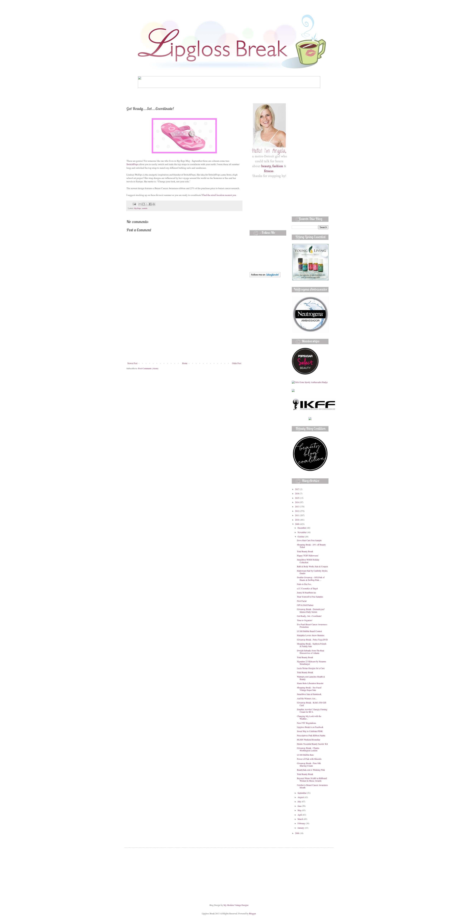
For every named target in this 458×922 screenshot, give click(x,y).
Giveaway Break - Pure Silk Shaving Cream (309, 764)
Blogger (252, 913)
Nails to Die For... (304, 584)
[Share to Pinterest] (153, 204)
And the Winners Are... (307, 698)
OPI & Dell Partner (305, 605)
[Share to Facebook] (150, 204)
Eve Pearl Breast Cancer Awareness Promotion (312, 625)
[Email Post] (134, 204)
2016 (297, 493)
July (300, 801)
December (302, 527)
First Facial (301, 600)
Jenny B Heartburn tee (306, 592)
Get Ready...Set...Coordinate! (309, 615)
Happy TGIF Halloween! (307, 555)
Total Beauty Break (305, 551)
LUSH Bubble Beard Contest (309, 631)
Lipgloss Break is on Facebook (310, 727)
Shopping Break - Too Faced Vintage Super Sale (309, 688)
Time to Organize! (304, 620)
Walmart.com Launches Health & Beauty (311, 677)
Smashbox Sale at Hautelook (309, 694)
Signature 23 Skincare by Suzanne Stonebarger (311, 662)
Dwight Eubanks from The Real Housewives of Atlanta (310, 651)
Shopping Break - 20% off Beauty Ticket (311, 545)
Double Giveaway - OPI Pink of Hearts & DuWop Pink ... (311, 578)
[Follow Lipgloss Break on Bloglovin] (265, 276)
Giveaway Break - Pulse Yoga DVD (312, 639)
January (301, 827)
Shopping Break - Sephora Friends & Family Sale (312, 645)
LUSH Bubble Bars (305, 754)
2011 (297, 515)
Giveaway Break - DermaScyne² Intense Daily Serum (311, 610)
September (302, 792)
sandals (144, 208)
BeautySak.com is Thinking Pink (311, 769)
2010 (297, 519)
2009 (297, 524)
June (300, 805)
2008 (297, 833)
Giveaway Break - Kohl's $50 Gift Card (311, 703)
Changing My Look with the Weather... (309, 717)
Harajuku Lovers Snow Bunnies (310, 635)
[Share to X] (147, 204)
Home (184, 363)
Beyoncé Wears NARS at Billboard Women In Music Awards (312, 779)
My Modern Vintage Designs (236, 905)
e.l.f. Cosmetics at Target (307, 588)
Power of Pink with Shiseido (309, 758)
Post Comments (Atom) (148, 368)
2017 (297, 489)
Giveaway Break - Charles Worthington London (308, 749)
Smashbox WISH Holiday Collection (308, 561)
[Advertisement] (184, 335)
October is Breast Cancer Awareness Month (312, 786)
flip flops (137, 208)
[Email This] (140, 204)
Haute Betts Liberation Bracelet (310, 683)
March (301, 819)
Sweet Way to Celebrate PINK (310, 731)
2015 (297, 497)
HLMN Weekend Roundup (308, 739)
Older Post (236, 363)
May (300, 810)
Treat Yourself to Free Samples (310, 596)
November (302, 532)
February (302, 823)
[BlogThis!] (143, 204)
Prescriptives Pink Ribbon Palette (311, 735)
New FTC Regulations (306, 722)
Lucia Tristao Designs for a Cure (311, 668)
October (301, 536)
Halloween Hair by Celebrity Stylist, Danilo (312, 572)
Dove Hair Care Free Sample (309, 540)
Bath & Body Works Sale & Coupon (312, 566)
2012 (297, 510)
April (300, 814)
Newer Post (132, 363)
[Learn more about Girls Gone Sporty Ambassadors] (310, 382)
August (301, 797)
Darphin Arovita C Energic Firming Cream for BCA (312, 710)
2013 (297, 506)
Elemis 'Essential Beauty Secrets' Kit (312, 743)
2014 (297, 502)
